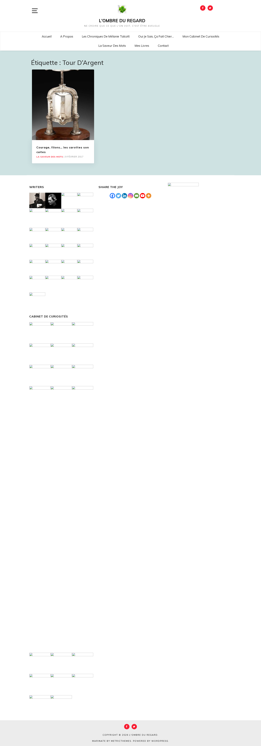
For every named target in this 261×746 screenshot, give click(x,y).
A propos (66, 36)
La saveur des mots (112, 45)
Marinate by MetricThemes (111, 741)
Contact (163, 45)
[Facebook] (112, 195)
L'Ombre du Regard (122, 20)
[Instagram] (130, 195)
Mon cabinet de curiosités (201, 36)
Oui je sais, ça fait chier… (156, 36)
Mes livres (142, 45)
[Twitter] (118, 195)
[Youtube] (142, 195)
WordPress (159, 741)
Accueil (46, 36)
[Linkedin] (124, 195)
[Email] (136, 195)
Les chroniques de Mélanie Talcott (106, 36)
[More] (148, 195)
